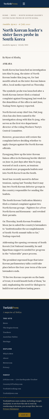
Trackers (7, 332)
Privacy (6, 367)
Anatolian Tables (10, 337)
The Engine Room (10, 327)
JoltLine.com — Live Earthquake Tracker (20, 379)
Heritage (6, 341)
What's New (8, 353)
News (13, 15)
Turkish (10, 3)
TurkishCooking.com (12, 388)
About (5, 358)
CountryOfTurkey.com (12, 384)
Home (5, 15)
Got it (24, 415)
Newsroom (7, 363)
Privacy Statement (11, 409)
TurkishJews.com (10, 393)
